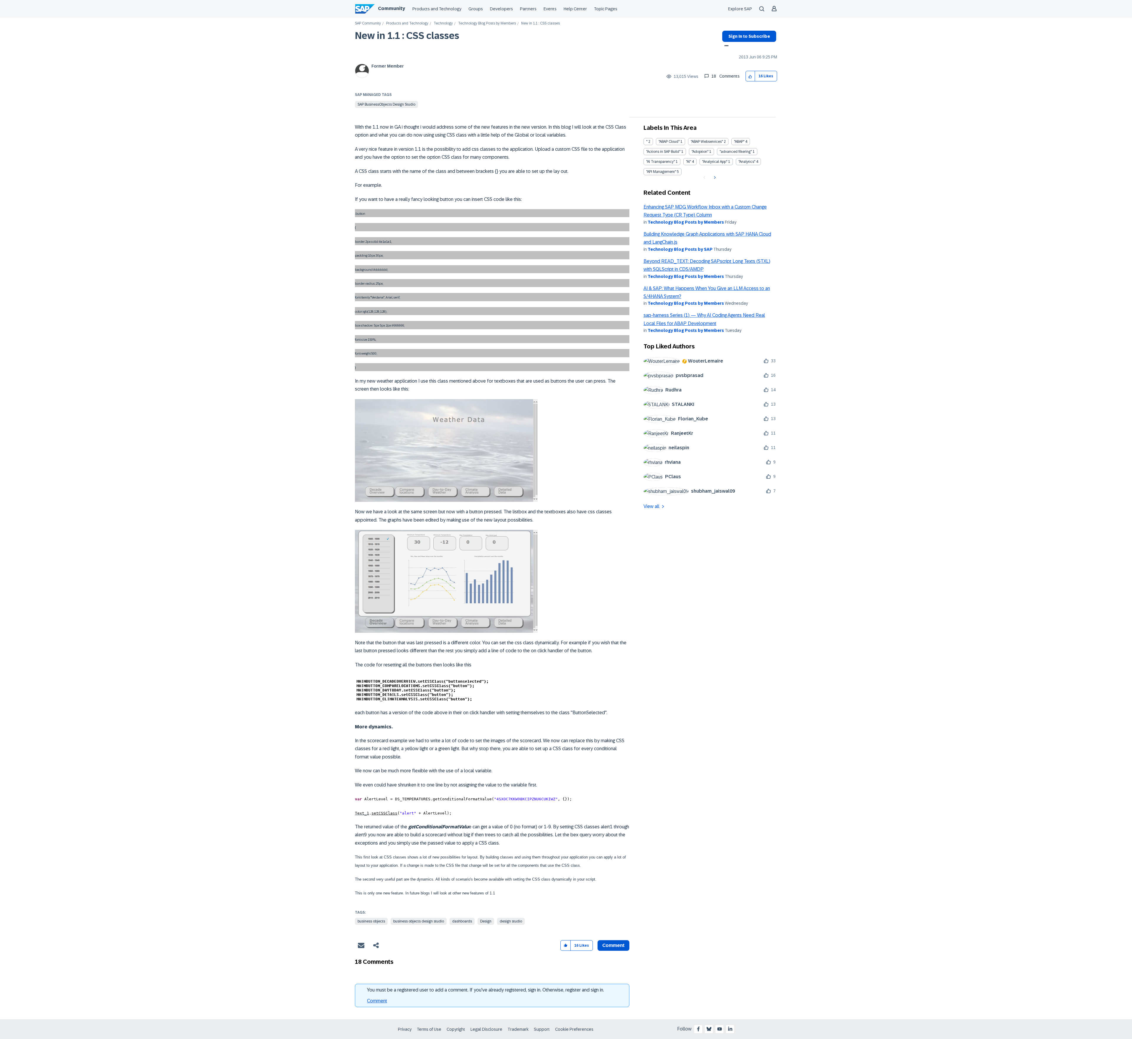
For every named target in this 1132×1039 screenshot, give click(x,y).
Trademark (518, 1029)
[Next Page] (714, 177)
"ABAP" (739, 142)
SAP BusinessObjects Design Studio (386, 104)
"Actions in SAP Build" (663, 152)
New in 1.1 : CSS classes (407, 35)
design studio (511, 921)
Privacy (405, 1029)
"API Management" (661, 172)
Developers (501, 8)
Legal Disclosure (486, 1029)
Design (485, 921)
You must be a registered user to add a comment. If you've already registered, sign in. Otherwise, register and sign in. (485, 989)
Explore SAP (740, 8)
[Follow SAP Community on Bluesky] (709, 1029)
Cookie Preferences (574, 1029)
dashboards (462, 921)
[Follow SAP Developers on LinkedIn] (730, 1029)
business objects (371, 921)
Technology (443, 23)
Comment (377, 1000)
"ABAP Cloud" (669, 142)
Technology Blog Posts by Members (487, 23)
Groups (475, 8)
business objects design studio (418, 921)
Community (391, 8)
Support (542, 1029)
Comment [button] (613, 945)
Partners (528, 8)
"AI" (688, 162)
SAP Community (368, 23)
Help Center (575, 8)
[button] (750, 76)
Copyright (456, 1029)
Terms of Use (429, 1029)
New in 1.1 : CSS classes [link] (540, 23)
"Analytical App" (714, 162)
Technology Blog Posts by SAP (680, 249)
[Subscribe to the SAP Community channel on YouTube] (719, 1029)
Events (550, 8)
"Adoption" (700, 152)
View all (651, 506)
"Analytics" (746, 162)
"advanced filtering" (736, 152)
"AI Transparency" (660, 162)
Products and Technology (436, 8)
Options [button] (725, 46)
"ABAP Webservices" (707, 142)
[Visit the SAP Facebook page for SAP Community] (698, 1029)
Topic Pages (605, 8)
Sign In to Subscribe (749, 36)
